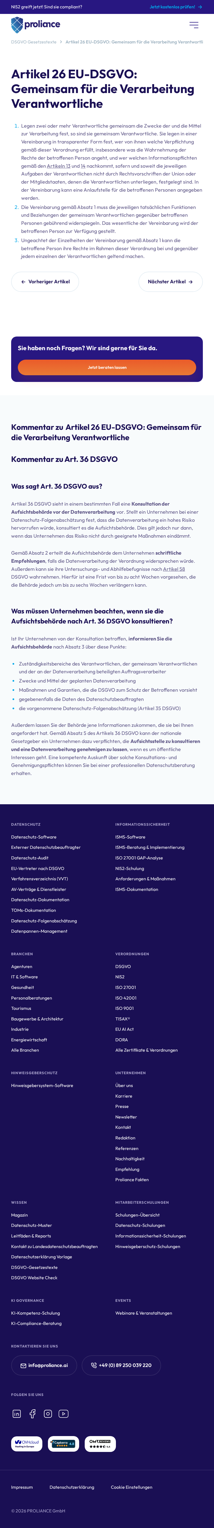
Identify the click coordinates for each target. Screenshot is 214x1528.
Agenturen (21, 966)
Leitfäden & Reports (31, 1236)
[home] (35, 25)
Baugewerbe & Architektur (37, 1019)
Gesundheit (22, 987)
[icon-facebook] (32, 1413)
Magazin (19, 1215)
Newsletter (126, 1117)
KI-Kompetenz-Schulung (35, 1313)
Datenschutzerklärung (72, 1487)
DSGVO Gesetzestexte (34, 42)
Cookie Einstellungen (131, 1487)
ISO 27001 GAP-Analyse (139, 858)
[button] (194, 25)
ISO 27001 (125, 987)
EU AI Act (124, 1029)
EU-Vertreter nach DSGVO (37, 868)
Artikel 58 (174, 569)
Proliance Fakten (132, 1179)
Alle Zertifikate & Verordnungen (146, 1050)
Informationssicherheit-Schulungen (150, 1236)
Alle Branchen (25, 1050)
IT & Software (24, 976)
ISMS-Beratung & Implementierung (149, 847)
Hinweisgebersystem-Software (42, 1085)
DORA (121, 1039)
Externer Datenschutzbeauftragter (46, 847)
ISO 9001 (124, 1008)
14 (83, 166)
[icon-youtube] (63, 1413)
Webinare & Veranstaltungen (143, 1313)
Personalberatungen (31, 998)
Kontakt (123, 1127)
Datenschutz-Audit (29, 858)
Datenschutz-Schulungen (140, 1225)
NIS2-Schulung (129, 868)
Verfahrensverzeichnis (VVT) (39, 878)
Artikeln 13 (58, 166)
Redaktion (125, 1137)
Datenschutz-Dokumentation (40, 899)
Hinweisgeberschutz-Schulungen (147, 1246)
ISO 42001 (126, 998)
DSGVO (123, 966)
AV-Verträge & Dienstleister (38, 889)
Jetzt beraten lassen (107, 367)
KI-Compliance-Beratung (36, 1323)
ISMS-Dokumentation (136, 889)
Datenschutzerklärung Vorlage (41, 1256)
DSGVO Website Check (34, 1277)
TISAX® (122, 1019)
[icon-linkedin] (16, 1413)
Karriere (123, 1096)
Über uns (124, 1085)
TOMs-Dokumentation (33, 910)
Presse (122, 1106)
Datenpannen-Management (39, 931)
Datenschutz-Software (34, 837)
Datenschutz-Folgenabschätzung (44, 920)
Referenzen (126, 1148)
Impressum (22, 1487)
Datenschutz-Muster (31, 1225)
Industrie (20, 1029)
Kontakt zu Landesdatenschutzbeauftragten (54, 1246)
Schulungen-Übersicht (137, 1215)
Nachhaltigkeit (130, 1158)
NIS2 (120, 976)
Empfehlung (127, 1169)
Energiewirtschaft (29, 1039)
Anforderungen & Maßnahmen (145, 878)
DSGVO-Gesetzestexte (34, 1267)
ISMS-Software (130, 837)
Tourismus (21, 1008)
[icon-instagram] (48, 1413)
